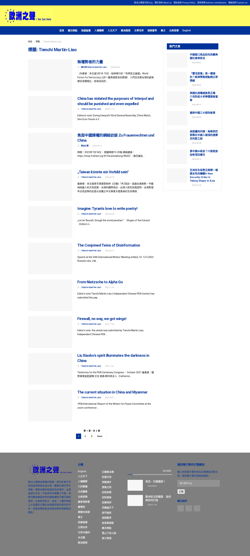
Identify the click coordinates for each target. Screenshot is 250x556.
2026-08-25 (196, 85)
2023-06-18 (109, 177)
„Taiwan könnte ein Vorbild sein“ (103, 172)
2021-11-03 (109, 287)
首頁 (61, 30)
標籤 (38, 41)
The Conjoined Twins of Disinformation (108, 245)
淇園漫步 (106, 482)
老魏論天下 (108, 507)
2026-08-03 (196, 63)
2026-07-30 (196, 185)
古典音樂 (174, 30)
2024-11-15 (109, 109)
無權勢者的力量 (90, 62)
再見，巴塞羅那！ (155, 481)
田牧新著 (106, 492)
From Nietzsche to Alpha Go (100, 282)
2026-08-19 (196, 105)
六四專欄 (82, 486)
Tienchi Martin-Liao (52, 41)
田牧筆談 (106, 497)
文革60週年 (84, 532)
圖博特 (81, 507)
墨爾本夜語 (84, 512)
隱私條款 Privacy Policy (184, 3)
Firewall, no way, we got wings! (101, 319)
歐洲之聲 (85, 146)
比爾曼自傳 (108, 471)
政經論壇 (86, 30)
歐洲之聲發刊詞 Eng (143, 3)
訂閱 (181, 491)
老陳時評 (106, 502)
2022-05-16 (109, 251)
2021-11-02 (109, 324)
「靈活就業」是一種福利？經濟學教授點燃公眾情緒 (204, 77)
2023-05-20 (109, 214)
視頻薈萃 (152, 30)
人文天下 (112, 30)
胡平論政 (106, 512)
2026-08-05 (196, 117)
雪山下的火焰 (109, 533)
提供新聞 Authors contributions (211, 3)
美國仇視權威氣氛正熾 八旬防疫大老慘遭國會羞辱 (204, 96)
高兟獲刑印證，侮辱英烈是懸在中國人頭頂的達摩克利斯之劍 (204, 135)
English (186, 30)
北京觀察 (82, 491)
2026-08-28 (196, 143)
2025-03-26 (115, 67)
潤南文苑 (106, 487)
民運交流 (106, 477)
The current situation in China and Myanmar (112, 392)
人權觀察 (99, 30)
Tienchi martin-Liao (91, 109)
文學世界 (139, 30)
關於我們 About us (163, 3)
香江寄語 (106, 538)
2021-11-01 (109, 366)
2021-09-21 (109, 398)
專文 (163, 30)
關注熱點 (72, 30)
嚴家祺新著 (84, 501)
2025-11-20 (152, 505)
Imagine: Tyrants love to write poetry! (107, 208)
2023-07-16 (97, 146)
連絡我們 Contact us (237, 3)
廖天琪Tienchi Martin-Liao (94, 67)
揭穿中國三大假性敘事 (202, 112)
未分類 (81, 537)
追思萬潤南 (108, 522)
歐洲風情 (125, 30)
